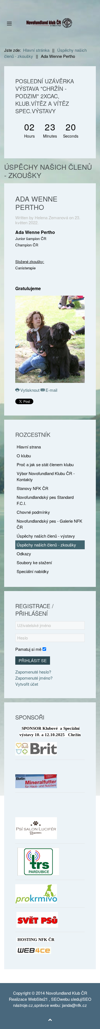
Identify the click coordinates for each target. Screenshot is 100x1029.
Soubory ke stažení (34, 562)
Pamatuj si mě (28, 649)
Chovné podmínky (33, 512)
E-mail (50, 390)
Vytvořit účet (26, 684)
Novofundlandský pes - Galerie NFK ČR (49, 524)
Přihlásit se (33, 660)
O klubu (24, 455)
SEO (55, 999)
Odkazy (24, 553)
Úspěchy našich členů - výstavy (46, 536)
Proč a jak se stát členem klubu (45, 464)
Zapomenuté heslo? (33, 672)
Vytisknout (30, 390)
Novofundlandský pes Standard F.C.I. (45, 500)
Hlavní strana (29, 447)
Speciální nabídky (33, 571)
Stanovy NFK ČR (32, 488)
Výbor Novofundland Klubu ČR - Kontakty (46, 476)
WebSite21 (38, 999)
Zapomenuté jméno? (33, 678)
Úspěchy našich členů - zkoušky (46, 545)
